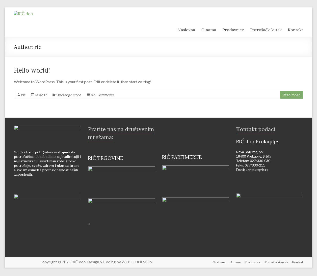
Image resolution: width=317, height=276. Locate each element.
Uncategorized (68, 95)
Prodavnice (253, 262)
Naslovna (219, 262)
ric (23, 95)
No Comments (102, 95)
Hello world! (32, 70)
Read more (291, 95)
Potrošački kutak (276, 262)
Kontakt (297, 262)
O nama (235, 262)
